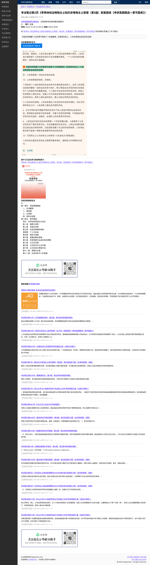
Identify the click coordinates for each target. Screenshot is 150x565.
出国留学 (5, 46)
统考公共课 (6, 11)
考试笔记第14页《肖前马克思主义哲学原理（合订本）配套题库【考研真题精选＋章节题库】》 (57, 331)
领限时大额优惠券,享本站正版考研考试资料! (38, 290)
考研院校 (5, 24)
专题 (57, 2)
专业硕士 (5, 29)
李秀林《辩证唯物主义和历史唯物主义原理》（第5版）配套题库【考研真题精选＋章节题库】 (59, 31)
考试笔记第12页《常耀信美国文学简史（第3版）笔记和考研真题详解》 (49, 446)
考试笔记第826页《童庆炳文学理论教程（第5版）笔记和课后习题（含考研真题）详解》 (56, 418)
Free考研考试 (26, 2)
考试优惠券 (25, 311)
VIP (139, 2)
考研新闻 (5, 7)
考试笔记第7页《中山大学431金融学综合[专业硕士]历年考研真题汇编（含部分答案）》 (55, 389)
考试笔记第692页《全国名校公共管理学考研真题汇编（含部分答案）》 (48, 346)
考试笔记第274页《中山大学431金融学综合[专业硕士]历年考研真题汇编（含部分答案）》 (56, 499)
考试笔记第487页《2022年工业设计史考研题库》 (41, 404)
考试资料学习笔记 (43, 6)
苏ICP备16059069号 (139, 559)
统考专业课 (6, 15)
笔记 (71, 2)
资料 (146, 2)
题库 (43, 2)
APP (64, 2)
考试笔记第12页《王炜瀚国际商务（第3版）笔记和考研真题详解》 (47, 318)
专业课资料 (6, 33)
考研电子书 (6, 37)
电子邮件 (143, 557)
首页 (23, 6)
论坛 (78, 2)
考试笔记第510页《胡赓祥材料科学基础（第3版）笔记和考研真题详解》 (49, 431)
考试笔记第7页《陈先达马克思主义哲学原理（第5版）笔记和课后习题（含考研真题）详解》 (57, 362)
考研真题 (32, 284)
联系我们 (137, 557)
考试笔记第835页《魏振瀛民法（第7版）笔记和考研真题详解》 (46, 375)
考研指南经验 (7, 20)
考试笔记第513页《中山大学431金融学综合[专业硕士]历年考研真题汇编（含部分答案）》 (56, 515)
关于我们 (130, 557)
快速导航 (5, 2)
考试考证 (5, 42)
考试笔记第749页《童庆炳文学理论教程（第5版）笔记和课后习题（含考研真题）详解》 (56, 460)
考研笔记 (30, 6)
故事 (50, 2)
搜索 (115, 2)
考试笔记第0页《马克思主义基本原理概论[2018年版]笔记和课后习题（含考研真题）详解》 (57, 473)
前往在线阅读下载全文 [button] (31, 46)
